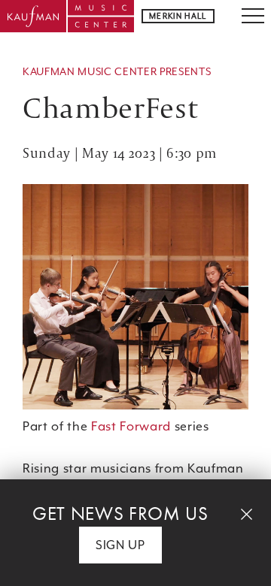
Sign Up (120, 545)
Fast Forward (131, 426)
